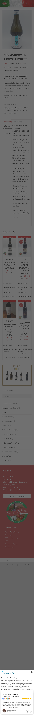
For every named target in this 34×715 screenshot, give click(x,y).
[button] (31, 694)
